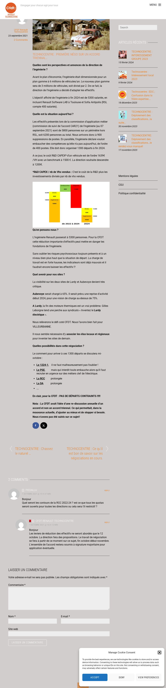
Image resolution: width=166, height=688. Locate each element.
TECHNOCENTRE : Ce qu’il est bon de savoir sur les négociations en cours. (85, 453)
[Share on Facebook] (36, 425)
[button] (159, 652)
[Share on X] (44, 425)
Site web (13, 629)
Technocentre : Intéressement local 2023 (142, 75)
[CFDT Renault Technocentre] (11, 16)
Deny (122, 677)
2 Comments (21, 39)
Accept (94, 677)
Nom (12, 616)
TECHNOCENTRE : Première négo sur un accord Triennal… (66, 56)
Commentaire (16, 584)
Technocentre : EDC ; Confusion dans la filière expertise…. (143, 95)
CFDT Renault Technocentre (21, 31)
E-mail (65, 616)
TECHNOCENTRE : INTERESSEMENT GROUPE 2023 (141, 55)
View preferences (148, 677)
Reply (107, 491)
